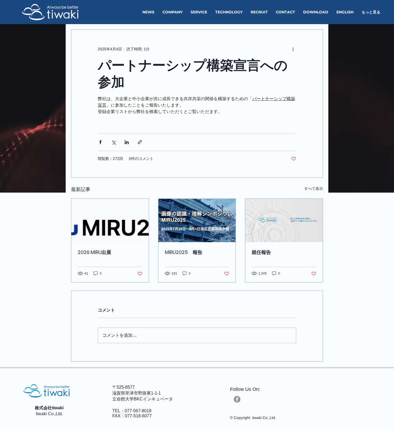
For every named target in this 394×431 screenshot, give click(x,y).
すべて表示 (313, 188)
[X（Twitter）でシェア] (113, 142)
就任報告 (261, 252)
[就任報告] (284, 220)
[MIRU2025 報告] (197, 220)
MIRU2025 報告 (183, 252)
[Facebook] (237, 399)
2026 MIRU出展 (94, 252)
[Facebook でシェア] (100, 142)
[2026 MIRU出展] (110, 220)
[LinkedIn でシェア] (126, 142)
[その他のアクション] (293, 49)
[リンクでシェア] (139, 142)
